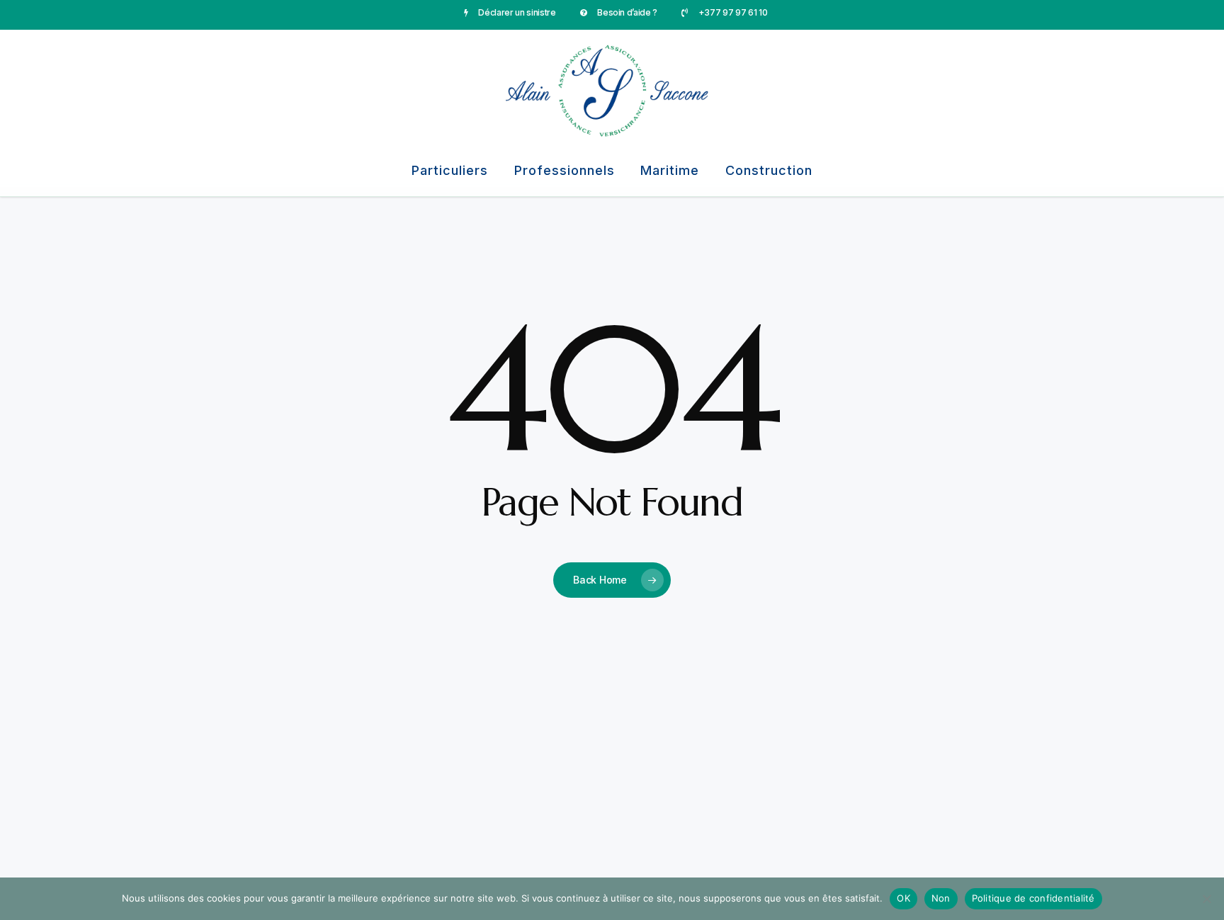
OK (903, 898)
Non (941, 898)
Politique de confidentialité (1033, 898)
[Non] (1206, 899)
